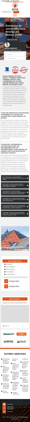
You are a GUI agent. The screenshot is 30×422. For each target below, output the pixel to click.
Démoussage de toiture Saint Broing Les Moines (6, 361)
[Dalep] (22, 341)
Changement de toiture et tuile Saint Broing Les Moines (25, 364)
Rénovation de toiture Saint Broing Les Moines (25, 373)
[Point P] (22, 334)
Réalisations (12, 39)
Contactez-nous (15, 419)
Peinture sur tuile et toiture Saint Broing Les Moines (6, 386)
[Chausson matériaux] (9, 334)
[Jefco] (9, 341)
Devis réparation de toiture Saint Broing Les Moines (15, 366)
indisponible (6, 1)
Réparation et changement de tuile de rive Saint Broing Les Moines (15, 386)
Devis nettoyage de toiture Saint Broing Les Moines (6, 369)
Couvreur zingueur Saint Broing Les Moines (25, 380)
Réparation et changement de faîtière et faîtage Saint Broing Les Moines (15, 375)
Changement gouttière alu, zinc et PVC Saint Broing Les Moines (25, 388)
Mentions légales (23, 417)
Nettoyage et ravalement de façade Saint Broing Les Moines (6, 378)
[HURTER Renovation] (15, 6)
